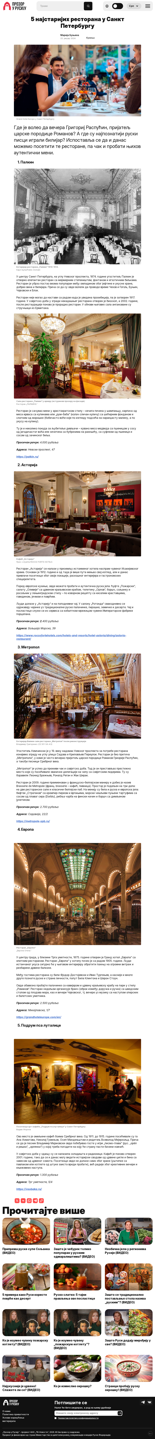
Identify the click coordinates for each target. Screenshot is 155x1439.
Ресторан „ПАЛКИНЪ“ (26, 404)
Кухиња (90, 37)
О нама (6, 1411)
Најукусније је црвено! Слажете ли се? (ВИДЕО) (21, 1388)
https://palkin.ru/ (27, 456)
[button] (81, 4)
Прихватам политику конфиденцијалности (78, 1418)
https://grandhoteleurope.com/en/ (38, 1017)
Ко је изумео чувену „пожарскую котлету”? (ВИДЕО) (71, 1344)
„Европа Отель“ (23, 950)
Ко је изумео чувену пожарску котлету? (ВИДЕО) (25, 1342)
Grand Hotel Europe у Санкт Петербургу (35, 119)
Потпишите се (70, 1402)
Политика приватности (15, 1414)
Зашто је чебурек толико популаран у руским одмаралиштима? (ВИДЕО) (74, 1252)
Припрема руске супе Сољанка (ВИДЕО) (26, 1251)
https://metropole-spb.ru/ (33, 821)
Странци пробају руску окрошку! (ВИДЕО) (122, 1388)
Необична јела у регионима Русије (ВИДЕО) (125, 1251)
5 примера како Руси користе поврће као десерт (24, 1296)
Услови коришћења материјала (13, 1419)
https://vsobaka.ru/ (29, 1189)
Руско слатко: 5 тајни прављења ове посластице (74, 1296)
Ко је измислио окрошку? (73, 1386)
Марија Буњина (69, 35)
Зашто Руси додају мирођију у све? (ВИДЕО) (128, 1342)
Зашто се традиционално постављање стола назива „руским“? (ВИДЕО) (125, 1298)
